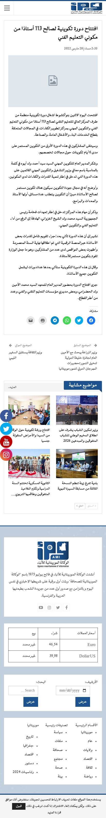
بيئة (60, 777)
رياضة (88, 777)
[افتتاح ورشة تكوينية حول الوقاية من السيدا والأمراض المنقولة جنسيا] (29, 410)
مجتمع (58, 759)
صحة (59, 768)
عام (90, 741)
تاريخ (30, 737)
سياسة (58, 732)
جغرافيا (28, 746)
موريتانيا (87, 732)
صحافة (58, 750)
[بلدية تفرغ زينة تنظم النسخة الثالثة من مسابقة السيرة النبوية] (77, 463)
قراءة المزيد (54, 813)
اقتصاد (88, 759)
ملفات (59, 741)
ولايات (88, 750)
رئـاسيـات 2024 (23, 772)
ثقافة (89, 768)
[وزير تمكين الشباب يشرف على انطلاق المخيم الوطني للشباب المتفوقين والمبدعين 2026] (77, 410)
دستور (29, 763)
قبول (19, 806)
